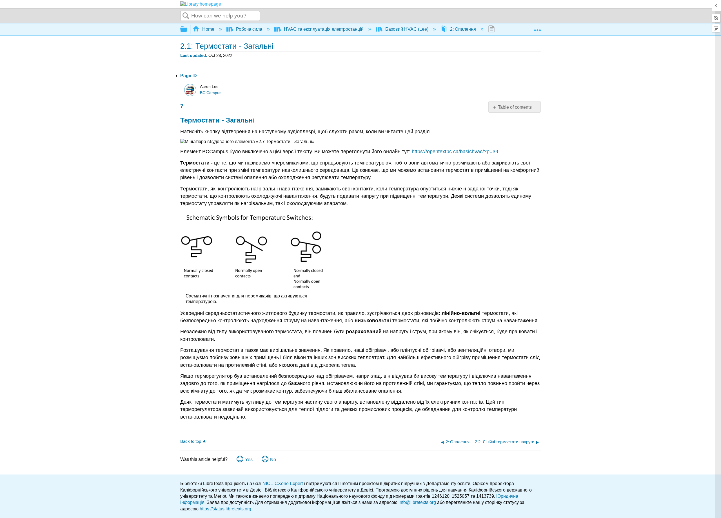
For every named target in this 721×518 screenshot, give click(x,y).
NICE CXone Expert (283, 483)
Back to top (190, 441)
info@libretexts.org (417, 502)
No (273, 459)
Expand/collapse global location (537, 27)
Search (186, 16)
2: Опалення (463, 29)
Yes (249, 459)
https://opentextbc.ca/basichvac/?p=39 (455, 151)
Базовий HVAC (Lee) (407, 29)
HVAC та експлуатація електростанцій (324, 29)
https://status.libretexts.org (225, 508)
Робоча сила (249, 29)
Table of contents (515, 107)
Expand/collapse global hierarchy (187, 29)
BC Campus (210, 93)
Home (208, 29)
